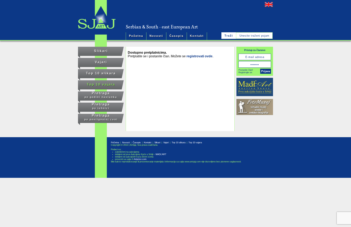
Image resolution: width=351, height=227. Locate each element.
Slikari (101, 51)
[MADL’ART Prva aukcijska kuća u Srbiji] (254, 87)
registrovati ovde (199, 56)
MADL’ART (161, 154)
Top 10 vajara (101, 84)
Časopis (176, 35)
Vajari (101, 62)
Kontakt (197, 35)
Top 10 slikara (101, 73)
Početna (136, 35)
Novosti (156, 35)
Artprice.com (140, 159)
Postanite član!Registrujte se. (245, 71)
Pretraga (100, 95)
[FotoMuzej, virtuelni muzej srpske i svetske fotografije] (254, 107)
